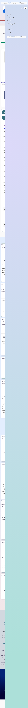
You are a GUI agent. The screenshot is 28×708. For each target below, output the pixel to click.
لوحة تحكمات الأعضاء (9, 618)
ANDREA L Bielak (22, 373)
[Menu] (25, 23)
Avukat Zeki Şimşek (8, 452)
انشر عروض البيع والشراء (10, 622)
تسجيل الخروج (7, 624)
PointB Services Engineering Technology (19, 559)
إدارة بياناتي (7, 620)
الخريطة (6, 112)
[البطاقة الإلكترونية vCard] (2, 47)
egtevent (24, 479)
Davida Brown (9, 373)
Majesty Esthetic (9, 479)
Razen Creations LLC (7, 557)
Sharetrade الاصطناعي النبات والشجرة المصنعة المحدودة (20, 592)
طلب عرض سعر (18, 95)
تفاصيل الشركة (19, 112)
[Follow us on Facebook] (11, 103)
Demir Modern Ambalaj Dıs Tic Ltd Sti (6, 519)
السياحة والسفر (6, 28)
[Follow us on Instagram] (7, 103)
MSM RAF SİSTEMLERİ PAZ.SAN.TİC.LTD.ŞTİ (20, 336)
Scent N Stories (22, 517)
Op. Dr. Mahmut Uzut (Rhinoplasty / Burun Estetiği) (20, 302)
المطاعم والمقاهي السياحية (10, 31)
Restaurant (7, 225)
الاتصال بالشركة (8, 96)
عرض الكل (14, 423)
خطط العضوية (7, 616)
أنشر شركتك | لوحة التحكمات (14, 17)
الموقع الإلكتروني (14, 86)
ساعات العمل (14, 117)
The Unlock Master (8, 260)
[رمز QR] (6, 47)
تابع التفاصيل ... (5, 643)
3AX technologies (8, 590)
